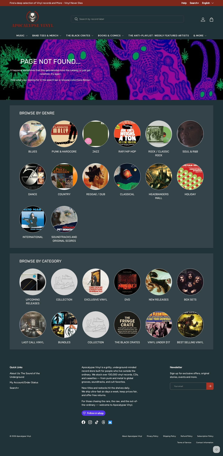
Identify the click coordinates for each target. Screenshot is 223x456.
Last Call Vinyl (33, 342)
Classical (127, 194)
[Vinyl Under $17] (159, 324)
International (33, 237)
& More (198, 35)
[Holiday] (190, 176)
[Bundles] (64, 324)
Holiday (190, 194)
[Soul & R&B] (190, 134)
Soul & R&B (190, 151)
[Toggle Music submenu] (27, 35)
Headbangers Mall (159, 196)
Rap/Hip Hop (127, 151)
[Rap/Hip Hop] (127, 134)
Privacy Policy (152, 436)
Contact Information (204, 442)
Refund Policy (186, 436)
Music (20, 35)
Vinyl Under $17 (159, 342)
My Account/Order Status (24, 382)
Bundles (64, 342)
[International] (33, 219)
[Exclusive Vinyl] (96, 282)
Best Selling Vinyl (190, 342)
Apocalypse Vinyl (24, 436)
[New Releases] (159, 282)
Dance (32, 194)
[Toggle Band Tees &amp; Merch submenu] (60, 35)
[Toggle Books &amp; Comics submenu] (123, 35)
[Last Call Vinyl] (33, 324)
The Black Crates (78, 35)
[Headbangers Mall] (159, 176)
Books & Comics (109, 35)
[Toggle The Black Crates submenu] (92, 35)
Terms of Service (184, 442)
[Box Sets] (190, 282)
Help (184, 3)
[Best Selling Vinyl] (190, 324)
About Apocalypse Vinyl (132, 436)
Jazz (95, 151)
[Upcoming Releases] (33, 282)
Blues (32, 151)
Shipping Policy (169, 436)
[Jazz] (96, 134)
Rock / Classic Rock (158, 153)
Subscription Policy (205, 436)
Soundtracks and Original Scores (64, 238)
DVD (127, 299)
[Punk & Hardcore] (64, 134)
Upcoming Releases (33, 301)
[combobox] (127, 19)
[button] (211, 19)
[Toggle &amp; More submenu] (205, 35)
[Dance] (33, 176)
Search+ (194, 3)
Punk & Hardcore (64, 151)
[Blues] (33, 134)
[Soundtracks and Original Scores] (64, 219)
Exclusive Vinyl (95, 299)
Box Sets (190, 299)
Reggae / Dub (95, 194)
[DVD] (127, 282)
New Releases (159, 299)
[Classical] (127, 176)
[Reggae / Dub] (96, 176)
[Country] (64, 176)
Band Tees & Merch (45, 35)
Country (64, 194)
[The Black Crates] (127, 324)
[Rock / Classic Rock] (159, 134)
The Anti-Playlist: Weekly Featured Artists (158, 35)
